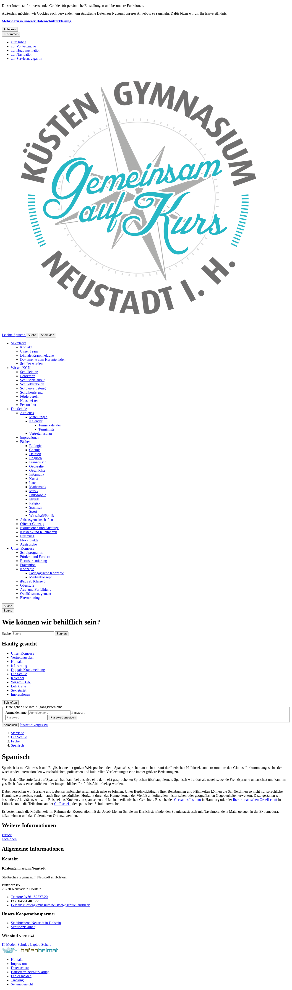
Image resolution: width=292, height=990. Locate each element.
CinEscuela (62, 804)
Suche (6, 633)
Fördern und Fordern (35, 557)
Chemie (34, 450)
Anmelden (10, 725)
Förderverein (29, 396)
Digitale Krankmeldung (37, 355)
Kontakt (26, 347)
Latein (33, 483)
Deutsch (35, 454)
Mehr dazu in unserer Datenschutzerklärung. (37, 21)
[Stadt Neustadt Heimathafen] (30, 952)
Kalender (35, 421)
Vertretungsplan (40, 433)
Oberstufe (27, 585)
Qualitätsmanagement (35, 594)
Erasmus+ (27, 536)
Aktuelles (27, 413)
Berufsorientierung (33, 561)
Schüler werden (31, 364)
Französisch (37, 462)
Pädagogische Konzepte (46, 573)
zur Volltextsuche (23, 46)
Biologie (35, 446)
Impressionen (29, 437)
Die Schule (19, 409)
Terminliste (46, 429)
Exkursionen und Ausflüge (39, 528)
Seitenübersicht (22, 984)
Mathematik (37, 487)
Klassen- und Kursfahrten (38, 532)
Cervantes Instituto (187, 800)
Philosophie (37, 495)
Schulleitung (29, 372)
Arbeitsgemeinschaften (36, 520)
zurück (7, 835)
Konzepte (27, 569)
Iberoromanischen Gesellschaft (255, 800)
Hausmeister (29, 400)
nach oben (9, 839)
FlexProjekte (29, 540)
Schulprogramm (31, 552)
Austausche (28, 544)
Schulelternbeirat (32, 384)
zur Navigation (21, 54)
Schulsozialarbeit (32, 380)
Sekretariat (18, 343)
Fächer (25, 442)
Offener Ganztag (32, 524)
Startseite (17, 733)
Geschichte (37, 470)
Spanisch (35, 507)
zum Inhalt (18, 42)
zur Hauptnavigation (25, 50)
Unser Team (29, 351)
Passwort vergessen (34, 725)
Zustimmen (11, 34)
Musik (33, 491)
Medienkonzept (40, 577)
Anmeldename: (16, 712)
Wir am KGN (21, 368)
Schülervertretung (33, 388)
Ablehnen (10, 29)
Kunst (33, 479)
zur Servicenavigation (26, 58)
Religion (35, 503)
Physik (34, 499)
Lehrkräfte (27, 376)
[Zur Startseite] (139, 330)
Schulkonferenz (31, 392)
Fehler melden (21, 976)
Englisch (35, 458)
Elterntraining (30, 598)
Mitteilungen (38, 417)
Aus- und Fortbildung (35, 589)
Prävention (28, 565)
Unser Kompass (22, 548)
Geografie (36, 466)
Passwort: (78, 712)
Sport (33, 511)
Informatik (36, 474)
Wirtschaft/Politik (41, 515)
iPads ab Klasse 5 (32, 581)
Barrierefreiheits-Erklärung (30, 972)
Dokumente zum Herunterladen (42, 359)
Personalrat (28, 405)
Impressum (19, 964)
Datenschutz (20, 968)
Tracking (17, 980)
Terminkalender (49, 425)
